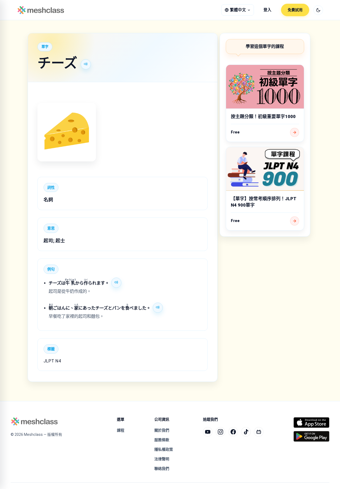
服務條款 (161, 440)
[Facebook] (233, 432)
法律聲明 (161, 459)
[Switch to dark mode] (318, 10)
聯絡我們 (161, 468)
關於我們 (161, 430)
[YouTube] (207, 432)
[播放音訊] (86, 64)
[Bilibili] (259, 432)
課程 (120, 430)
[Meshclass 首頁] (41, 10)
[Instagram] (220, 432)
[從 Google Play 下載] (311, 436)
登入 (267, 10)
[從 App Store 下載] (311, 422)
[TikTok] (246, 432)
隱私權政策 (163, 449)
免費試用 (295, 10)
